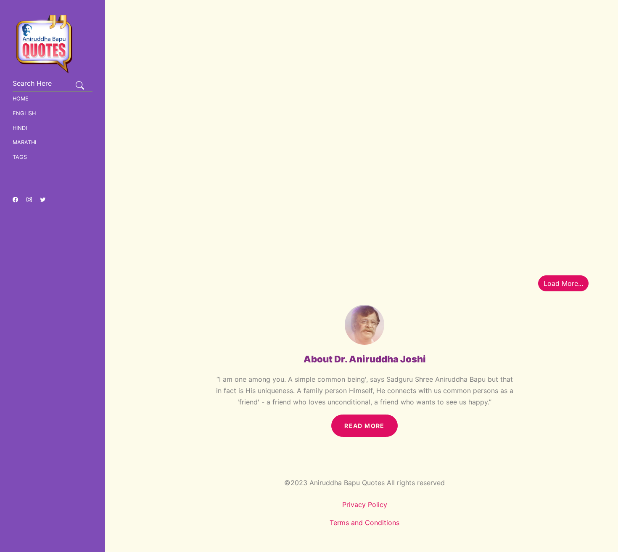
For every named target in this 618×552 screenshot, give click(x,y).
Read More (364, 425)
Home (21, 98)
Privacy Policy (364, 504)
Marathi (24, 142)
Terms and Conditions (364, 522)
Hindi (20, 128)
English (24, 113)
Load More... (563, 283)
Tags (20, 157)
